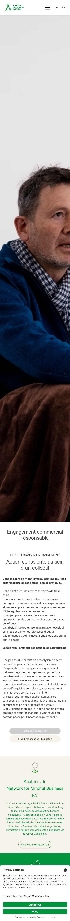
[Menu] (47, 7)
